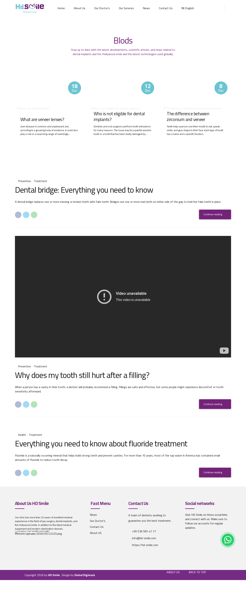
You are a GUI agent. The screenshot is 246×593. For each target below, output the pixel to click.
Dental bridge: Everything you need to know (84, 189)
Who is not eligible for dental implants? (119, 116)
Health (22, 435)
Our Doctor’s (102, 8)
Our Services (126, 8)
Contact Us (166, 8)
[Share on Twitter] (26, 215)
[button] (22, 426)
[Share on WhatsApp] (34, 215)
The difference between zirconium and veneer (188, 116)
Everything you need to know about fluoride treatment (101, 443)
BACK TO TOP (197, 572)
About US (96, 533)
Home (61, 8)
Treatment (40, 181)
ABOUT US (173, 572)
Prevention (24, 181)
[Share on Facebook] (18, 215)
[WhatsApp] (228, 540)
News (146, 8)
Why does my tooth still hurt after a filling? (82, 375)
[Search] (230, 8)
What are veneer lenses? (42, 119)
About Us (79, 8)
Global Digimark (84, 575)
